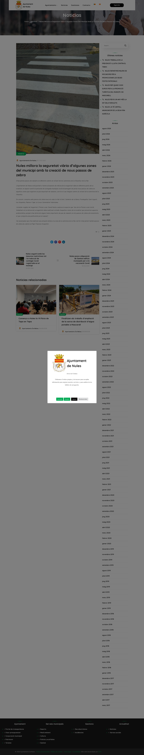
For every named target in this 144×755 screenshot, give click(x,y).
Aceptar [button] (67, 399)
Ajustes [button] (74, 399)
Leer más (59, 399)
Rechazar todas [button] (83, 399)
